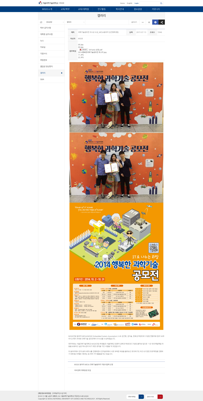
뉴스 (42, 41)
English (129, 3)
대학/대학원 (131, 397)
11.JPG (81, 55)
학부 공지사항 (45, 28)
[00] (116, 97)
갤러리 (69, 22)
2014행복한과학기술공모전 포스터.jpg (92, 52)
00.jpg (80, 45)
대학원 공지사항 (46, 34)
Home (122, 3)
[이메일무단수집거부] (59, 393)
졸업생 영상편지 (46, 67)
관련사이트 (150, 397)
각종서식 (43, 54)
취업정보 (43, 60)
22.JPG (81, 57)
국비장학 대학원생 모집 (82, 370)
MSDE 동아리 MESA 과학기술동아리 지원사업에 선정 (93, 364)
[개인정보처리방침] (44, 393)
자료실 (42, 47)
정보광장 (49, 22)
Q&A (42, 79)
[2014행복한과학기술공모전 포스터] (116, 266)
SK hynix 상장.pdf (95, 50)
